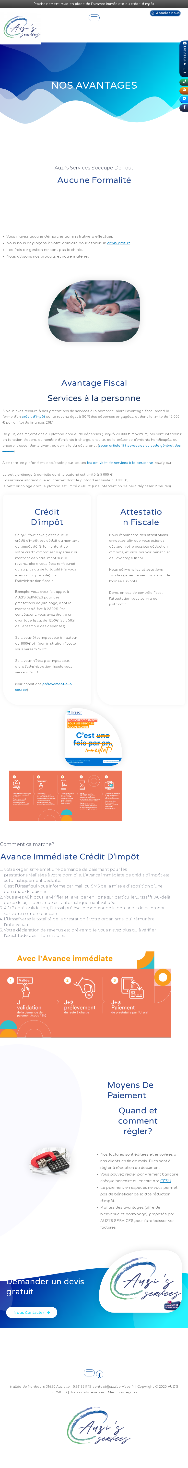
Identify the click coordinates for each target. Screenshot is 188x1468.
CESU (165, 1181)
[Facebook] (99, 1374)
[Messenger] (183, 99)
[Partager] (183, 108)
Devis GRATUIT (185, 57)
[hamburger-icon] (94, 17)
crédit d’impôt (33, 416)
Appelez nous (167, 13)
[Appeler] (183, 82)
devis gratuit (118, 243)
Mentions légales (123, 1392)
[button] (31, 1312)
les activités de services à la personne (120, 463)
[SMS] (183, 91)
